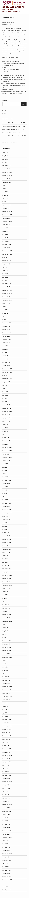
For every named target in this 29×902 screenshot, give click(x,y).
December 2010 (7, 686)
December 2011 (6, 647)
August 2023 (6, 264)
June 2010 (5, 706)
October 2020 (6, 375)
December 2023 (7, 251)
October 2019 (6, 414)
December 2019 (7, 408)
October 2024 (6, 218)
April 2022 (5, 316)
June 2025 (5, 192)
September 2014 (7, 549)
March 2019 (5, 437)
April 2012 (5, 634)
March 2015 (5, 532)
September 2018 (7, 457)
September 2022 (7, 300)
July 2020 (5, 385)
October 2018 (6, 454)
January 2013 (6, 611)
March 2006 (5, 821)
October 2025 (6, 179)
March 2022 (5, 319)
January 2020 (6, 405)
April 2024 (5, 238)
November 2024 (7, 215)
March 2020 (5, 398)
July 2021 (5, 346)
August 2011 (6, 660)
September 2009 (7, 736)
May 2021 (5, 352)
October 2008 (6, 759)
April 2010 (5, 713)
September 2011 (7, 657)
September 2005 (7, 837)
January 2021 (6, 365)
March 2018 (5, 477)
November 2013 (7, 578)
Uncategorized (6, 890)
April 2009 (5, 742)
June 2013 (5, 595)
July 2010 (5, 703)
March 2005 (5, 844)
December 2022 (7, 290)
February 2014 (6, 568)
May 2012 (5, 631)
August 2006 (6, 814)
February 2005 (6, 847)
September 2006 (7, 811)
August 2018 (6, 460)
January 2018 (6, 483)
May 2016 (5, 493)
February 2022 (6, 323)
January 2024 (6, 247)
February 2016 (6, 503)
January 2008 (6, 778)
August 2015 (6, 519)
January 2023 (6, 287)
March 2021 (5, 359)
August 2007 (6, 788)
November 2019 (7, 411)
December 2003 (7, 876)
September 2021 (7, 339)
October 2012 (6, 618)
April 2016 (5, 496)
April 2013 (5, 601)
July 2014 (5, 555)
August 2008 (6, 765)
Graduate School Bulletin (13, 8)
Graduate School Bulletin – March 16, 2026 (14, 136)
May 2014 (5, 559)
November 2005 (7, 831)
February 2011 (6, 680)
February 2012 (6, 641)
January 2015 (6, 536)
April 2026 (5, 159)
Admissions (6, 24)
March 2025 (5, 201)
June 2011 (5, 667)
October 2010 (6, 693)
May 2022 (5, 313)
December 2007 (7, 781)
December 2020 (7, 369)
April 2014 (5, 562)
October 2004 (6, 857)
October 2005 (6, 834)
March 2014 (5, 565)
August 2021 (6, 342)
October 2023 (6, 257)
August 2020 (6, 382)
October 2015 (6, 516)
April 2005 (5, 840)
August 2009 (6, 739)
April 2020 (5, 395)
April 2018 (5, 473)
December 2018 (7, 447)
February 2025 (6, 205)
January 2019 (6, 444)
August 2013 (6, 588)
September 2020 (7, 378)
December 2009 (7, 726)
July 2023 (5, 267)
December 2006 (7, 804)
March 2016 (5, 500)
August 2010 (6, 699)
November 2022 (7, 293)
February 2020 (6, 401)
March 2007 (5, 795)
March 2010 (5, 716)
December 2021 (7, 329)
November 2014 (7, 542)
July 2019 (5, 424)
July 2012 (5, 627)
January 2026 (6, 169)
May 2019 (5, 431)
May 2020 (5, 392)
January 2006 (6, 827)
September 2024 (7, 221)
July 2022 (5, 306)
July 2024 (5, 228)
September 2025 (7, 182)
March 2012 (5, 637)
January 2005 (6, 850)
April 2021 (5, 355)
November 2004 (7, 853)
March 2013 (5, 605)
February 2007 (6, 798)
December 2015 (7, 509)
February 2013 (6, 608)
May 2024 (5, 234)
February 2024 (6, 244)
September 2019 (7, 418)
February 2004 (6, 870)
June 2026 (5, 152)
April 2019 (5, 434)
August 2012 (6, 624)
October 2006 (6, 808)
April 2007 (5, 791)
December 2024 (7, 211)
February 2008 (6, 775)
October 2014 (6, 546)
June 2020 (5, 388)
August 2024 (6, 224)
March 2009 (5, 745)
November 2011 (6, 650)
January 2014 (6, 572)
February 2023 (6, 283)
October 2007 (6, 785)
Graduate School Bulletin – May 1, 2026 (13, 129)
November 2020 (7, 372)
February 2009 (6, 749)
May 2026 (5, 156)
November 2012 (7, 614)
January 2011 (6, 683)
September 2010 (7, 696)
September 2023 (7, 260)
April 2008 (5, 768)
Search (4, 100)
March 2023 (5, 280)
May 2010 (5, 709)
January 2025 (6, 208)
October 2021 (6, 336)
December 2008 (7, 755)
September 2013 (7, 585)
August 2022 (6, 303)
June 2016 (5, 490)
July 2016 (5, 487)
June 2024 (5, 231)
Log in (4, 113)
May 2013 (5, 598)
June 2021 (5, 349)
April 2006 (5, 818)
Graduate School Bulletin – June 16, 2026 (14, 123)
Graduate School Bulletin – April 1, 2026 (13, 132)
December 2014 (7, 539)
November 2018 (7, 451)
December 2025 (7, 172)
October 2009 (6, 732)
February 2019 (6, 441)
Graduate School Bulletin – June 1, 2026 (13, 126)
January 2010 (6, 722)
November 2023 (7, 254)
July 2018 (5, 464)
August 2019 (6, 421)
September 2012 (7, 621)
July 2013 (5, 591)
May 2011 (5, 670)
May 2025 (5, 195)
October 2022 (6, 297)
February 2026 (6, 165)
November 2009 (7, 729)
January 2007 (6, 801)
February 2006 (6, 824)
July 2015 (5, 523)
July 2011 (4, 664)
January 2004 (6, 873)
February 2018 (6, 480)
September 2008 (7, 762)
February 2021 (6, 362)
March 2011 (5, 677)
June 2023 (5, 270)
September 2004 (7, 860)
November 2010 (7, 690)
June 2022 (5, 310)
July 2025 (5, 188)
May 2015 (5, 529)
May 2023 (5, 274)
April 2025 (5, 198)
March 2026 (5, 162)
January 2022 (6, 326)
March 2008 (5, 772)
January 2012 (6, 644)
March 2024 (5, 241)
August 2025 (6, 185)
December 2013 (7, 575)
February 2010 (6, 719)
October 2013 (6, 582)
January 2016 (6, 506)
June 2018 (5, 467)
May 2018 (5, 470)
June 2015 (5, 526)
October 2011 (6, 654)
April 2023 (5, 277)
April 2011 (5, 673)
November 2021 (7, 333)
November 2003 (7, 880)
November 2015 (7, 513)
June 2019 (5, 428)
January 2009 (6, 752)
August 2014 (6, 552)
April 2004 (5, 863)
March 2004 (5, 867)
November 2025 (7, 175)
